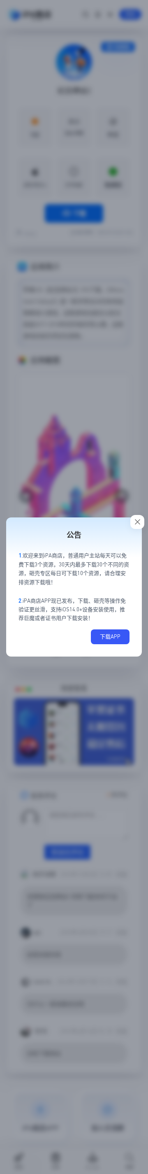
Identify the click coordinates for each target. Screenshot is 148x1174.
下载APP (110, 636)
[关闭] (137, 522)
